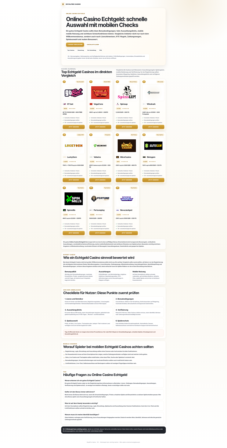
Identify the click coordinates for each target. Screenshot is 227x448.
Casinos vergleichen (75, 44)
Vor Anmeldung (91, 50)
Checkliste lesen (93, 44)
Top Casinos (70, 50)
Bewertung (81, 50)
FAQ (100, 50)
